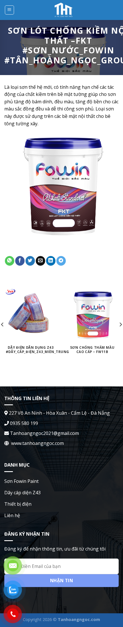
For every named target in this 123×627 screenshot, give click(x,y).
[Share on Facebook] (20, 261)
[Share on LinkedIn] (50, 261)
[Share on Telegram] (61, 261)
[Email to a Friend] (40, 261)
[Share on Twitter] (30, 261)
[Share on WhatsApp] (9, 261)
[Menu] (9, 10)
